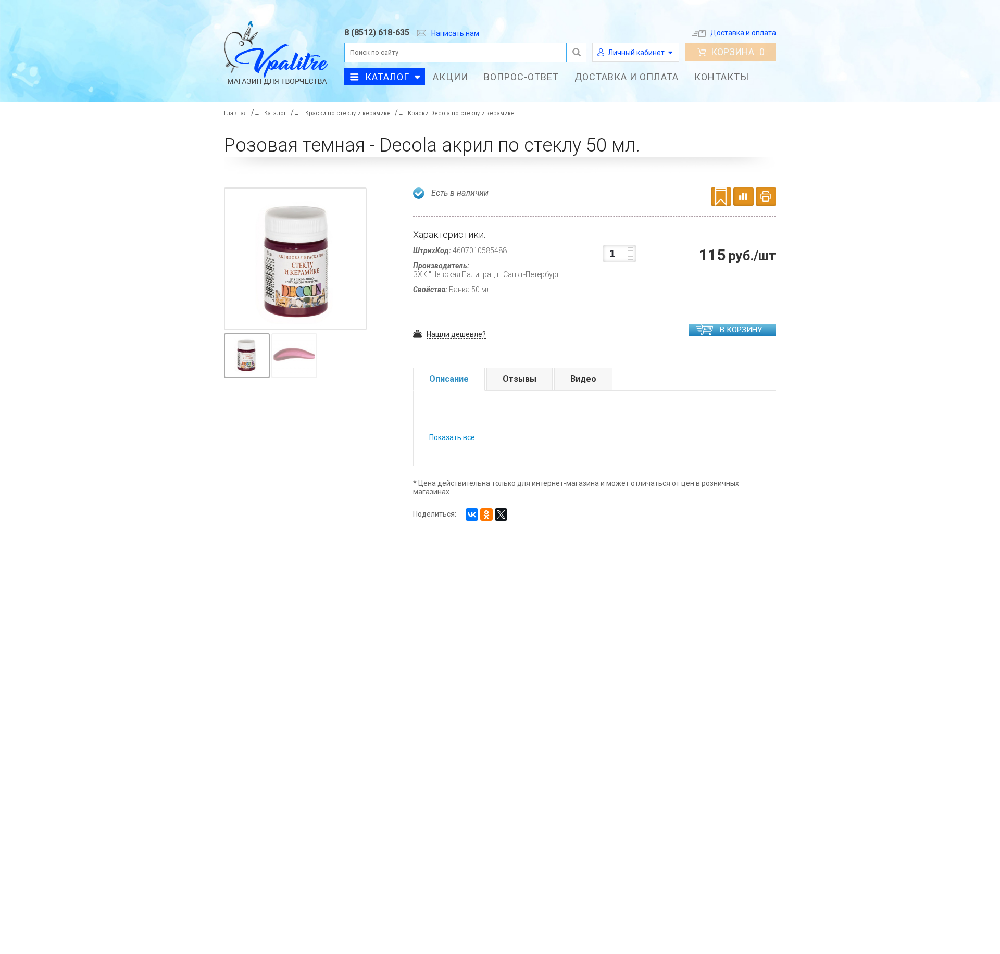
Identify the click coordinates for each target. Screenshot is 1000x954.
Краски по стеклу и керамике (348, 113)
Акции (450, 76)
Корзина (738, 51)
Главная (235, 113)
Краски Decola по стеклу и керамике (461, 113)
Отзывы (519, 379)
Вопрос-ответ (521, 76)
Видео (583, 379)
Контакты (721, 76)
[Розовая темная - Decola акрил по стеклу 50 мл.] (298, 261)
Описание (449, 379)
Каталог (387, 76)
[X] (501, 514)
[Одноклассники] (486, 514)
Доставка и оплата (743, 33)
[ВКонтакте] (472, 514)
